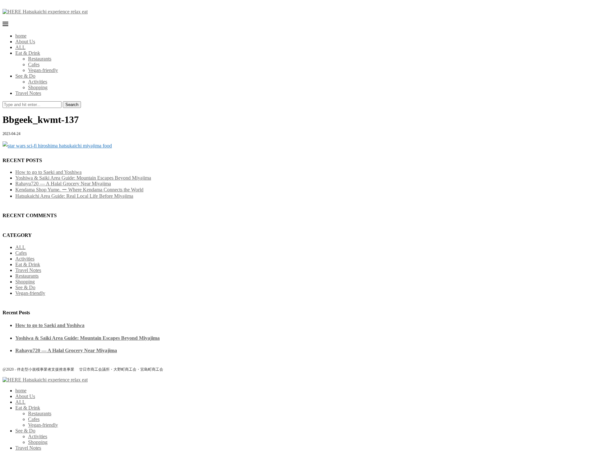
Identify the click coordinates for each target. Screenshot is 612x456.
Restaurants (39, 58)
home (20, 36)
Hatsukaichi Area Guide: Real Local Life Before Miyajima (74, 196)
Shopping (37, 87)
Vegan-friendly (43, 70)
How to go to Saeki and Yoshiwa (48, 172)
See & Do (25, 76)
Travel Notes (28, 93)
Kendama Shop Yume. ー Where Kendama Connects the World (79, 189)
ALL (20, 47)
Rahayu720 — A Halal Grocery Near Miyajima (63, 183)
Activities (37, 81)
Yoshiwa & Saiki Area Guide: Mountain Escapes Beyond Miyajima (83, 178)
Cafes (34, 64)
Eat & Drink (27, 53)
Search (71, 104)
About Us (25, 41)
